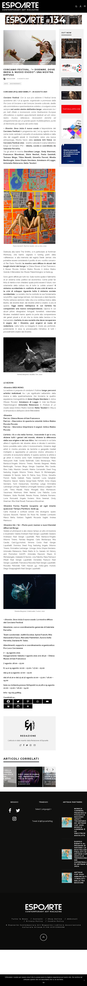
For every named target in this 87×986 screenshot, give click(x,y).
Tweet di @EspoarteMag (42, 821)
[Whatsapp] (37, 701)
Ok (44, 982)
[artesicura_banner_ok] (71, 99)
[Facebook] (8, 701)
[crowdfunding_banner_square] (71, 163)
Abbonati (72, 919)
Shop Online (55, 919)
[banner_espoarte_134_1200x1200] (71, 58)
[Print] (8, 706)
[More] (27, 706)
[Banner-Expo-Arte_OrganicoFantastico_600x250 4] (71, 85)
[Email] (47, 701)
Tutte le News (20, 919)
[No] (84, 980)
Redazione (11, 78)
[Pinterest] (27, 701)
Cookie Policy (56, 921)
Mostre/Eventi (15, 83)
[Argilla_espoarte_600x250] (71, 72)
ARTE (6, 83)
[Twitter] (18, 701)
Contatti (38, 919)
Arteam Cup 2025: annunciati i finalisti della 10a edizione (80, 877)
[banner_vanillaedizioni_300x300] (71, 138)
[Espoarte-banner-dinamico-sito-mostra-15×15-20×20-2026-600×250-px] (71, 113)
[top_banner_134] (43, 16)
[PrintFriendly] (18, 706)
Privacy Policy (34, 921)
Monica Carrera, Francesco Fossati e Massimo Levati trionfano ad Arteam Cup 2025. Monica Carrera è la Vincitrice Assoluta (80, 822)
